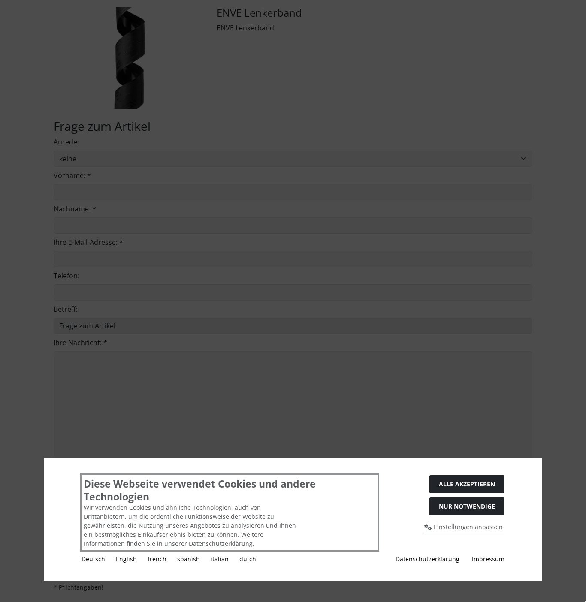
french (157, 559)
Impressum (488, 559)
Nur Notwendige (467, 506)
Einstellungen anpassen (467, 527)
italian (220, 559)
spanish (188, 559)
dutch (247, 559)
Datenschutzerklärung (427, 559)
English (126, 559)
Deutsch (93, 559)
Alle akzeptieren (467, 484)
